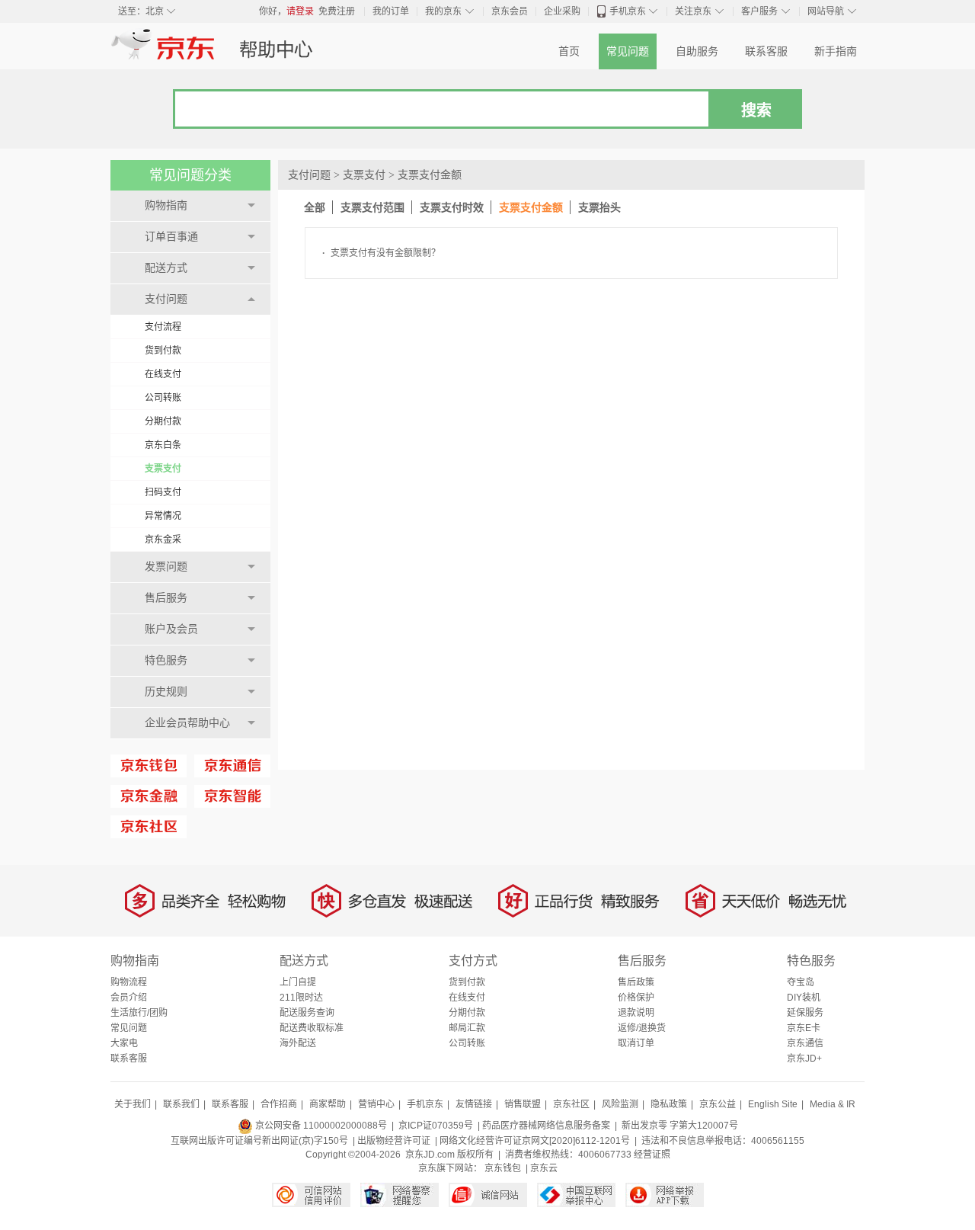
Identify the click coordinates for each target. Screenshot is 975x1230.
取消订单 (636, 1043)
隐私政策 (669, 1104)
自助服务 (697, 51)
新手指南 (835, 51)
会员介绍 (128, 997)
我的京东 (443, 11)
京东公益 (717, 1104)
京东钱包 (502, 1168)
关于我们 (132, 1104)
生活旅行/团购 (139, 1012)
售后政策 (636, 982)
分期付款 (163, 421)
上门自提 (298, 982)
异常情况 (163, 516)
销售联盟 (522, 1104)
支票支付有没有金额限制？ (381, 253)
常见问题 (627, 51)
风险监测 (620, 1104)
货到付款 (163, 350)
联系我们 (181, 1104)
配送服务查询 (307, 1012)
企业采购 (562, 11)
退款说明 (636, 1012)
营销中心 (376, 1104)
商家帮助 (327, 1104)
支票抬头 (599, 207)
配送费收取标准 (312, 1028)
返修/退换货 (642, 1028)
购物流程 (128, 982)
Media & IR (832, 1104)
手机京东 (627, 11)
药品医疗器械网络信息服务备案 (546, 1125)
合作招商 (279, 1104)
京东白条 (163, 445)
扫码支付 (163, 492)
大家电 (124, 1043)
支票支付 (163, 468)
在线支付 (163, 374)
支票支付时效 (452, 207)
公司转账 (163, 397)
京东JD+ (804, 1058)
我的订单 (390, 11)
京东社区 (571, 1104)
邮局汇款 (467, 1028)
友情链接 (474, 1104)
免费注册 (336, 11)
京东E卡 (803, 1028)
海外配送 (298, 1043)
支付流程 (163, 327)
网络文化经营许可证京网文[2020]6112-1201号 (535, 1141)
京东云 (544, 1168)
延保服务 (805, 1012)
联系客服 (766, 51)
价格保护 (636, 997)
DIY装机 (803, 997)
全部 (314, 207)
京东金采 (163, 539)
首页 (569, 51)
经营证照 (652, 1154)
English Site (773, 1104)
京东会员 (509, 11)
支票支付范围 (372, 207)
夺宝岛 (800, 982)
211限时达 (301, 997)
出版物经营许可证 (393, 1141)
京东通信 (805, 1043)
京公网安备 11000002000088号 (320, 1125)
